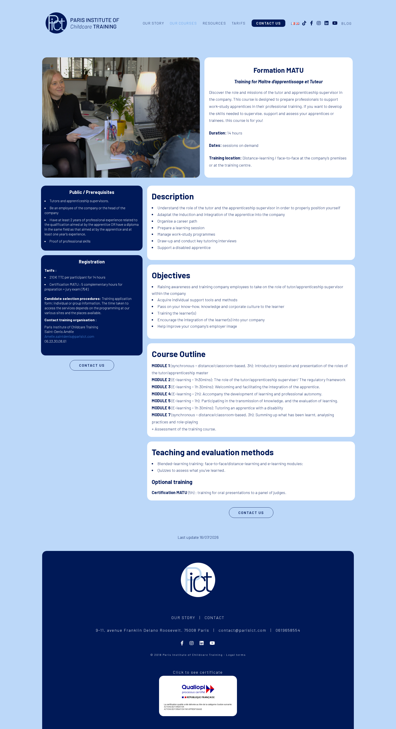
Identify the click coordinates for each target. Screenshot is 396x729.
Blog (346, 23)
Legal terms (236, 654)
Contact (215, 617)
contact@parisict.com (242, 630)
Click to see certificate (198, 672)
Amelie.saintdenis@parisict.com (69, 336)
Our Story (183, 617)
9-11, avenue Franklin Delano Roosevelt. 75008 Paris (152, 630)
